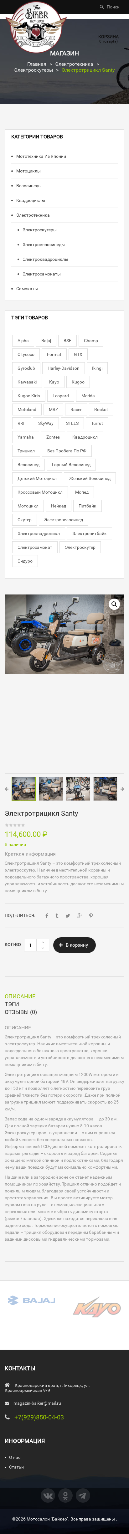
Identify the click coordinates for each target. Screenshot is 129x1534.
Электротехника (74, 64)
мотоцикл (28, 505)
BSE (67, 340)
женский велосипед (90, 478)
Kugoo (78, 381)
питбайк (87, 505)
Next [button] (122, 789)
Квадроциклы (30, 200)
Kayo (54, 381)
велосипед (28, 464)
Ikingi (97, 368)
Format (54, 354)
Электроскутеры (33, 70)
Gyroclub (26, 368)
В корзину (77, 945)
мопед (82, 492)
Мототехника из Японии (40, 156)
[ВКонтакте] (48, 1495)
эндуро (25, 561)
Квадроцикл (85, 437)
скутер (25, 519)
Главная (36, 64)
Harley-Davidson (64, 368)
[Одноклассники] (65, 1495)
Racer (76, 409)
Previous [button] (6, 789)
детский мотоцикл (37, 478)
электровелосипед (63, 519)
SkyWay (46, 423)
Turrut (97, 423)
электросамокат (35, 547)
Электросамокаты (41, 273)
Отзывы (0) (21, 1012)
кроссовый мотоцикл (40, 492)
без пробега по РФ (66, 450)
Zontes (53, 437)
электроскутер (80, 547)
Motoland (27, 409)
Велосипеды (28, 185)
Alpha (23, 340)
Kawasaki (27, 381)
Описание (20, 996)
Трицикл (26, 450)
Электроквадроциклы (45, 259)
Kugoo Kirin (29, 395)
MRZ (53, 409)
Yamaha (26, 437)
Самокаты (26, 288)
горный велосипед (71, 464)
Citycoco (26, 354)
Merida (88, 395)
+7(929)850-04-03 (39, 1417)
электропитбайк (89, 533)
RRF (22, 423)
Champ (91, 340)
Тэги (12, 1004)
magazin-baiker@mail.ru (37, 1403)
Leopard (61, 395)
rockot (101, 409)
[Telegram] (83, 1495)
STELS (72, 423)
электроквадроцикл (39, 533)
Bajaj (46, 340)
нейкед (58, 505)
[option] (64, 634)
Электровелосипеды (43, 244)
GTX (78, 354)
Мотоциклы (28, 170)
